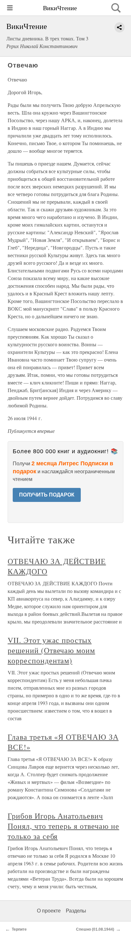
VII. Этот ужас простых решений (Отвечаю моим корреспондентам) (51, 650)
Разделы (76, 910)
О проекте (49, 910)
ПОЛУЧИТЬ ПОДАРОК (46, 494)
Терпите (19, 929)
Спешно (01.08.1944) (95, 929)
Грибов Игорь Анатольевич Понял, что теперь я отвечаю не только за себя (63, 826)
